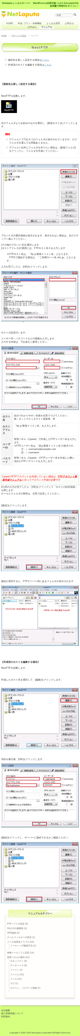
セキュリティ (17, 961)
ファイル (14, 974)
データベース (17, 965)
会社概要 (5, 1010)
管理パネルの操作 (16, 957)
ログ (12, 983)
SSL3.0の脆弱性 (15, 928)
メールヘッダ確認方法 (21, 945)
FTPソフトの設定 (19, 36)
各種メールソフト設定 (18, 952)
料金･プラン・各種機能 (29, 23)
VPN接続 (11, 933)
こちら (45, 60)
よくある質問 (53, 23)
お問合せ (69, 23)
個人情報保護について (12, 1013)
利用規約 (5, 1016)
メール (13, 979)
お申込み (32, 27)
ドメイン (14, 970)
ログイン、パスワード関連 (23, 988)
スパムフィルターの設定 (19, 937)
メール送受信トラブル (18, 942)
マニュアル (46, 27)
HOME (9, 23)
